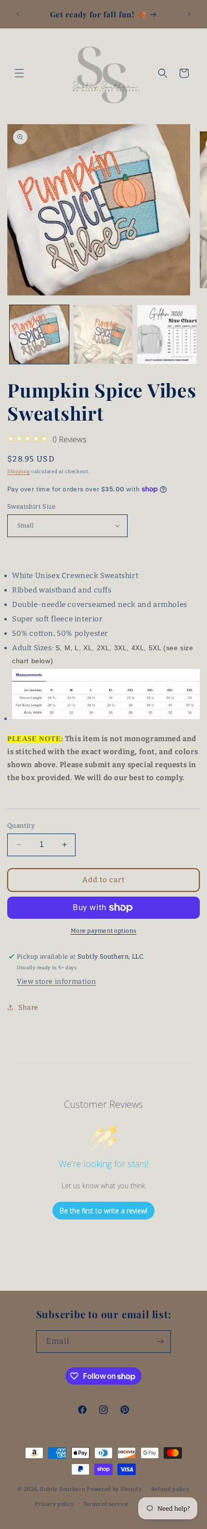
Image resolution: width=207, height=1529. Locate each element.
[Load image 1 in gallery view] (39, 334)
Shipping (18, 472)
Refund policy (170, 1489)
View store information (56, 981)
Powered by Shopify (114, 1489)
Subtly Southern (63, 1489)
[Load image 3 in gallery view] (166, 334)
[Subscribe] (159, 1341)
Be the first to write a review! (103, 1210)
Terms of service (106, 1504)
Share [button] (28, 1007)
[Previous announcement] (17, 14)
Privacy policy (54, 1504)
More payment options (104, 930)
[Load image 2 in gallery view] (103, 334)
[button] (19, 73)
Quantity (21, 825)
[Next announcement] (189, 14)
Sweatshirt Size (31, 506)
